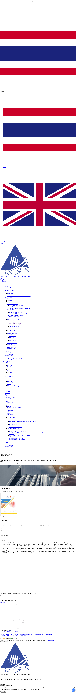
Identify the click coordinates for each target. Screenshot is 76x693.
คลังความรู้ (5, 378)
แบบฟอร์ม (9, 368)
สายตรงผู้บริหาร (8, 443)
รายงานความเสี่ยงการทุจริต (14, 326)
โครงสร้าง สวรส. (10, 298)
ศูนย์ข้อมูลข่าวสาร (8, 350)
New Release (9, 381)
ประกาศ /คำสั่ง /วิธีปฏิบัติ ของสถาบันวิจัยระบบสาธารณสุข (20, 435)
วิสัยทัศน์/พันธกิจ (8, 289)
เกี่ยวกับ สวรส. (5, 286)
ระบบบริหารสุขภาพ (23, 460)
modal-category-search (4, 453)
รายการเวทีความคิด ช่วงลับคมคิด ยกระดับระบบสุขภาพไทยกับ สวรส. (18, 400)
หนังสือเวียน (11, 434)
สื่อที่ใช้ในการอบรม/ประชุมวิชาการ (14, 407)
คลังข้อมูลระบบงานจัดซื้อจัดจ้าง (13, 429)
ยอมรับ (6, 641)
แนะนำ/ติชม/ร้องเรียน (9, 354)
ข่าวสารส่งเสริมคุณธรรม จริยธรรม (16, 311)
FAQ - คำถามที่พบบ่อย (9, 352)
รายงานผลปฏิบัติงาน (11, 331)
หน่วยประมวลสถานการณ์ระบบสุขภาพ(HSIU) (14, 403)
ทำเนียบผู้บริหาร (10, 300)
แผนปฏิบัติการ (10, 293)
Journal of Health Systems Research (11, 388)
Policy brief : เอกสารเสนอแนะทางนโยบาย (13, 386)
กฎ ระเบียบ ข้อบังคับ (11, 330)
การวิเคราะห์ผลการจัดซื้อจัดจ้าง (15, 427)
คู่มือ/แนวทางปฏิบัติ (11, 345)
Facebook (2, 557)
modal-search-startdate (4, 454)
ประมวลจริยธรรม (12, 320)
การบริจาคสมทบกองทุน (11, 348)
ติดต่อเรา (4, 441)
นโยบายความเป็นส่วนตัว (49, 640)
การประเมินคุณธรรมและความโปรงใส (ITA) (13, 358)
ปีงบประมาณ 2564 (12, 336)
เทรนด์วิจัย (9, 384)
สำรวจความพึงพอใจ (9, 357)
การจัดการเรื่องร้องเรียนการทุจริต (15, 318)
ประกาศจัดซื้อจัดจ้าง (11, 417)
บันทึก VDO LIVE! (8, 395)
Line (7, 557)
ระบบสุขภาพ (48, 460)
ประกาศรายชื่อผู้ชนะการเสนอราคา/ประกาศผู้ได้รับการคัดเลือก (21, 420)
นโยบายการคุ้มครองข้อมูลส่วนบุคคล (35, 634)
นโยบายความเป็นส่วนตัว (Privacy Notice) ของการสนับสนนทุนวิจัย (13, 635)
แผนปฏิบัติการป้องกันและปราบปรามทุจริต (17, 306)
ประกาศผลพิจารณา (11, 372)
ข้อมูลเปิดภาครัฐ (8, 351)
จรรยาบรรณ (11, 322)
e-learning (6, 401)
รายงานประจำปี (10, 344)
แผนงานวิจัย (9, 365)
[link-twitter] (18, 629)
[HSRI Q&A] (74, 692)
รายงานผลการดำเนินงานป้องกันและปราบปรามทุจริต (19, 308)
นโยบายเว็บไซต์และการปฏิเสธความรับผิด (20, 634)
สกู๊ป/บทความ (7, 393)
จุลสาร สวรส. (7, 391)
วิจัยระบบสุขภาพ (54, 460)
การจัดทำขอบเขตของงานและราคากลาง (17, 438)
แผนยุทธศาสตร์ (10, 291)
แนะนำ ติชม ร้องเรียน (9, 445)
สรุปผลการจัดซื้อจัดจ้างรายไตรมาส (16, 425)
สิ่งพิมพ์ (6, 390)
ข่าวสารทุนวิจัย (10, 373)
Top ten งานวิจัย (10, 382)
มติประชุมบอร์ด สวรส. (11, 347)
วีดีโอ (6, 394)
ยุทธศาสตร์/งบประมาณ (9, 290)
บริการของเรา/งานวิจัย (7, 361)
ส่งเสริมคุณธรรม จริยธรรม (12, 309)
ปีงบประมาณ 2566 (12, 338)
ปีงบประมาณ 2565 (12, 337)
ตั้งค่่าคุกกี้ (2, 641)
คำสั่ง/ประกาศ (10, 329)
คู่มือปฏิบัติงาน (12, 436)
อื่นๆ (6, 405)
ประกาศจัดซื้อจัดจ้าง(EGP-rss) (13, 428)
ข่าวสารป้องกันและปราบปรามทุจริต (16, 305)
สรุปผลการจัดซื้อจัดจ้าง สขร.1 (15, 424)
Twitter (5, 557)
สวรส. (18, 460)
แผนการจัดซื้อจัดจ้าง (13, 418)
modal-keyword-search (4, 452)
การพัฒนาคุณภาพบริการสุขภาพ (34, 460)
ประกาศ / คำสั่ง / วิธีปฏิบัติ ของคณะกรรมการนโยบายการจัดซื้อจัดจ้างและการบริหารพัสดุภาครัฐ (28, 432)
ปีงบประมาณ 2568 (12, 341)
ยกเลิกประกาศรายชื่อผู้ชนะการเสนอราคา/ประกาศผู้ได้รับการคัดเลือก (22, 421)
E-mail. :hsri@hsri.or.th (3, 281)
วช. (1, 460)
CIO (8, 301)
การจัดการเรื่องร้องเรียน (14, 316)
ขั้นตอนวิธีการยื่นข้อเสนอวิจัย (12, 366)
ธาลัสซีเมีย (15, 460)
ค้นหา (1, 243)
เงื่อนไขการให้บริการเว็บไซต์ (6, 634)
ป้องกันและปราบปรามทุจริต (12, 304)
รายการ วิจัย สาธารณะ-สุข (10, 397)
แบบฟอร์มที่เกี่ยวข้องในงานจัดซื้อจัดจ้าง (17, 439)
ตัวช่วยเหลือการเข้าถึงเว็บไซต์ (6, 631)
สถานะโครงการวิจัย (9, 375)
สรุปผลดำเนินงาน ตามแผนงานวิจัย (14, 294)
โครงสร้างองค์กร (8, 297)
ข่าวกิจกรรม (7, 413)
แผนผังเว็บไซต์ (15, 631)
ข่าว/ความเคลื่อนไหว (9, 410)
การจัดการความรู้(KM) (9, 402)
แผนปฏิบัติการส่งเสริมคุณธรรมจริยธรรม (17, 312)
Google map (2, 602)
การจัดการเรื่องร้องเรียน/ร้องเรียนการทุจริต (15, 315)
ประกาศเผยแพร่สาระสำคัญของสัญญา (16, 422)
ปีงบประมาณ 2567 (12, 340)
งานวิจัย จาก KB (8, 380)
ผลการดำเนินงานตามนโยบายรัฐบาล (14, 334)
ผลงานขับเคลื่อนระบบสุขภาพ (13, 333)
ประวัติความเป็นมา (8, 287)
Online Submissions (10, 389)
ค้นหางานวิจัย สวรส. (11, 385)
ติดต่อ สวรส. (7, 442)
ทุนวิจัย (6, 362)
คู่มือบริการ (9, 369)
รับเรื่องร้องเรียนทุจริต (9, 355)
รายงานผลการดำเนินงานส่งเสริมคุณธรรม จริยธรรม (19, 313)
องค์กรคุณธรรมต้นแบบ (9, 359)
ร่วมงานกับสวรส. (8, 411)
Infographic (9, 406)
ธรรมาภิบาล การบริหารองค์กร (13, 319)
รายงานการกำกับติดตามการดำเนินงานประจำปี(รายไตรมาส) (19, 296)
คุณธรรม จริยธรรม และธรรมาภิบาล (12, 302)
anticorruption (43, 460)
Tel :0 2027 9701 (2, 279)
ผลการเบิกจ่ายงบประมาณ (12, 343)
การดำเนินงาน (8, 327)
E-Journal (6, 377)
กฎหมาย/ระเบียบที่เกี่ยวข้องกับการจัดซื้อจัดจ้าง (18, 431)
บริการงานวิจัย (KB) (9, 376)
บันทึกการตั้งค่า (3, 691)
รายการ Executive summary (10, 398)
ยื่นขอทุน (9, 370)
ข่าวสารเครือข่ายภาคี (9, 414)
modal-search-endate (4, 455)
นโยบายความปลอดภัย (47, 634)
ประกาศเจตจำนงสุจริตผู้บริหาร (15, 323)
